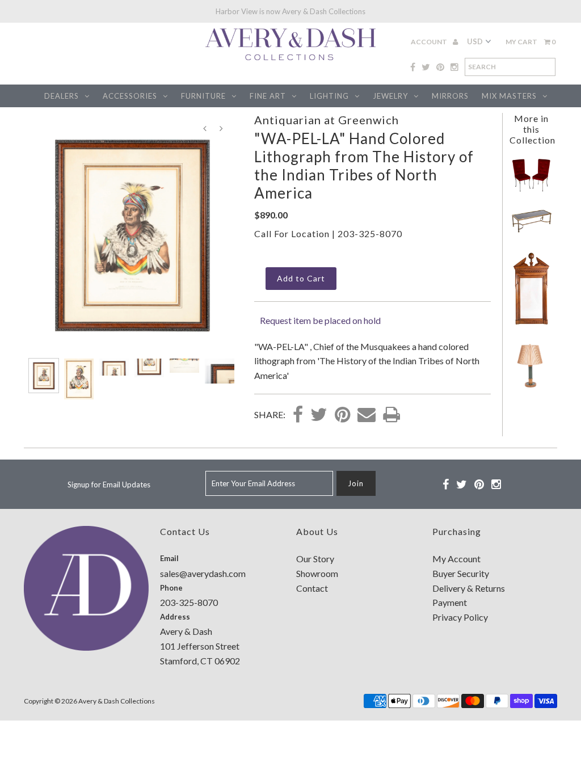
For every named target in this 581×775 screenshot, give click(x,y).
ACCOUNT (429, 41)
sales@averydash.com (203, 573)
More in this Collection (532, 129)
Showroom (317, 573)
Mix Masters (509, 95)
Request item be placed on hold (320, 320)
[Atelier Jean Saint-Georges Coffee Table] (531, 231)
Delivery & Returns (468, 588)
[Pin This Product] (342, 415)
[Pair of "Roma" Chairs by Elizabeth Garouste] (531, 189)
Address (175, 616)
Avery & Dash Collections (116, 701)
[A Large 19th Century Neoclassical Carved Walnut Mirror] (531, 323)
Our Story (315, 558)
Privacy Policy (460, 617)
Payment (449, 602)
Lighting (329, 95)
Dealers (61, 95)
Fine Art (268, 95)
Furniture (203, 95)
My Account (456, 558)
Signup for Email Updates (109, 484)
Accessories (130, 95)
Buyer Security (460, 573)
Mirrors (450, 95)
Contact (312, 588)
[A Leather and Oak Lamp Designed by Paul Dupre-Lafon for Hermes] (531, 389)
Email (169, 558)
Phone (171, 587)
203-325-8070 (370, 233)
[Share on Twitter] (318, 415)
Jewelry (390, 95)
